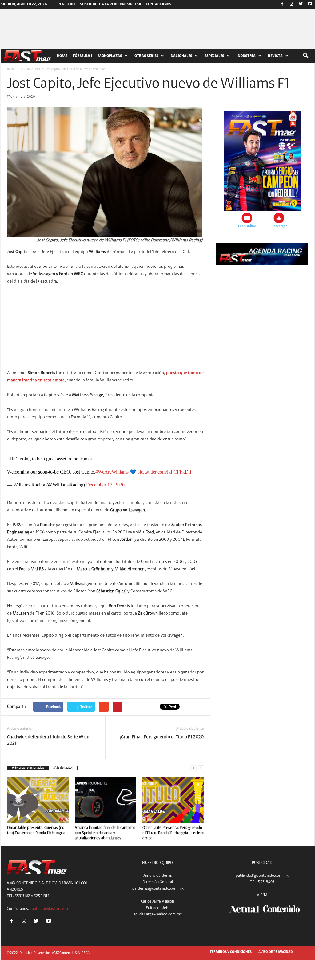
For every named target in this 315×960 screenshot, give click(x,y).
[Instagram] (291, 4)
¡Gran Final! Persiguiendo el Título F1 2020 (162, 737)
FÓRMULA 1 (82, 56)
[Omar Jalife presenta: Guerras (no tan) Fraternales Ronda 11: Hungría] (38, 800)
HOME (62, 56)
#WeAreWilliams (112, 471)
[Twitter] (301, 4)
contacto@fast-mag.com (51, 909)
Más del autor (63, 768)
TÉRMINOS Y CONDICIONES (231, 952)
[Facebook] (282, 4)
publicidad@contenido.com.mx (262, 876)
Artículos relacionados (28, 768)
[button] (305, 56)
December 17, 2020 (105, 484)
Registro (66, 4)
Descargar (279, 226)
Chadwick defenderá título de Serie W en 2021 (48, 740)
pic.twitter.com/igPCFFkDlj (164, 471)
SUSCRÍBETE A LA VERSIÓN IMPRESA (110, 4)
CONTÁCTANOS (158, 4)
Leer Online (247, 226)
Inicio (10, 69)
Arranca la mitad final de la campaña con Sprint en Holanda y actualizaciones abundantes (105, 833)
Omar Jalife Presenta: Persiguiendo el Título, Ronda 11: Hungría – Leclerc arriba (173, 833)
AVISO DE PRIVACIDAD (275, 952)
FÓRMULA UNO (30, 69)
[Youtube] (310, 4)
